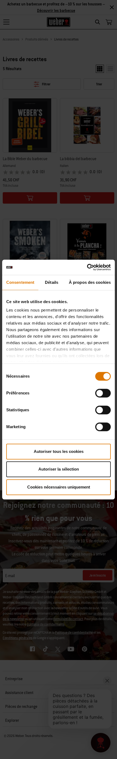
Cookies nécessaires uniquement (58, 487)
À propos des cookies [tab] (90, 282)
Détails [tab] (51, 282)
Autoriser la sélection (58, 469)
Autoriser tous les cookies (59, 451)
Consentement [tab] (20, 282)
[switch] (103, 393)
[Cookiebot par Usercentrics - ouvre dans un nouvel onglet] (87, 267)
